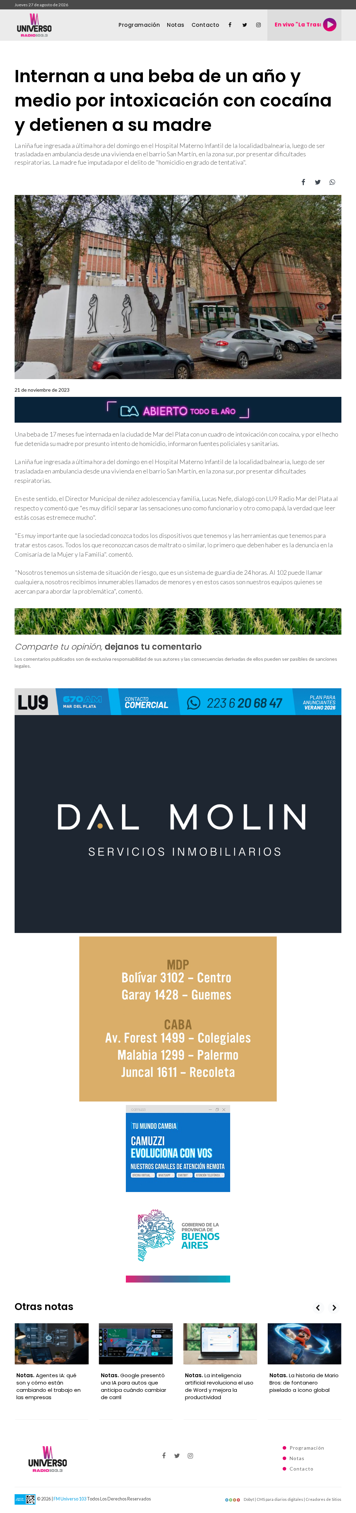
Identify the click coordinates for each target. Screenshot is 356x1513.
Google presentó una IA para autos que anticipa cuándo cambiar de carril (49, 1386)
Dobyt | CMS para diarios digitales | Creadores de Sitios (292, 1499)
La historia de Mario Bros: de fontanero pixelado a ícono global (219, 1383)
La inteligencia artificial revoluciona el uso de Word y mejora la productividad (135, 1386)
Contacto (205, 25)
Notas (176, 25)
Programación (139, 25)
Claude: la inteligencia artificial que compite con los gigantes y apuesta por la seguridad (304, 1386)
